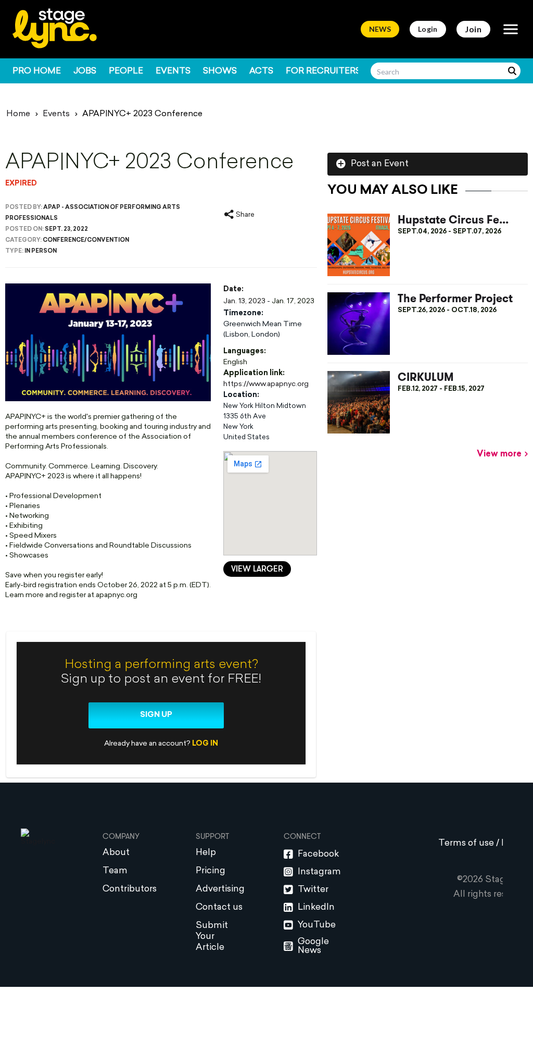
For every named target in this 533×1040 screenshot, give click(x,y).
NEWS (380, 28)
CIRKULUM (425, 377)
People (126, 71)
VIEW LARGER (257, 569)
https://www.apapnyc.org (266, 384)
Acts (261, 71)
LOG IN (205, 744)
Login (428, 28)
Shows (220, 71)
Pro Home (36, 71)
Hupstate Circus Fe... (453, 220)
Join (473, 29)
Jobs (84, 71)
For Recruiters (323, 71)
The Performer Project (455, 298)
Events (173, 71)
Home (18, 114)
